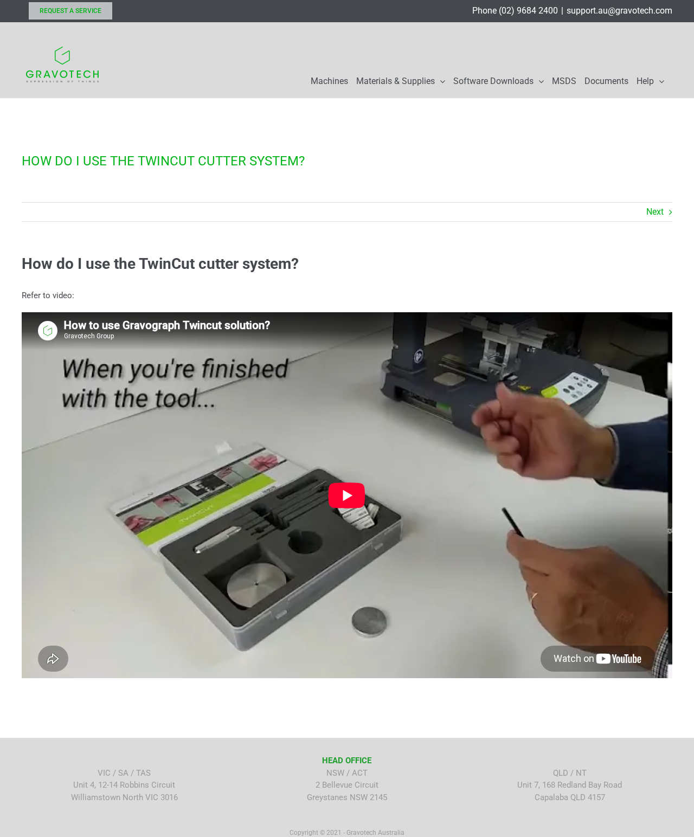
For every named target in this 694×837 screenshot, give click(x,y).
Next (655, 212)
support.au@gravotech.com (619, 10)
